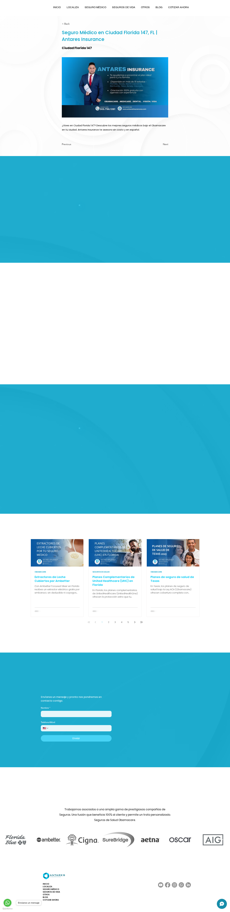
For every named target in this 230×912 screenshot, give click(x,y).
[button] (73, 7)
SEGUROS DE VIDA (51, 892)
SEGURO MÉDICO (51, 889)
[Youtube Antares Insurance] (86, 685)
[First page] (89, 622)
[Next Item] (224, 840)
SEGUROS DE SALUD (101, 572)
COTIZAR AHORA (51, 900)
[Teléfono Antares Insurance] (53, 685)
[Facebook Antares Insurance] (69, 685)
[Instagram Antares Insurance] (78, 685)
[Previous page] (95, 622)
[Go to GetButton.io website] (8, 909)
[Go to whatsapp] (7, 903)
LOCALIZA (47, 886)
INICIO (46, 884)
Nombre (45, 708)
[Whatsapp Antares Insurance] (61, 685)
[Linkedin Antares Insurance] (94, 685)
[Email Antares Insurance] (45, 685)
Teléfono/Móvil (48, 722)
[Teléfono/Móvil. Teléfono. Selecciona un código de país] (46, 728)
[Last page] (141, 622)
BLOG (45, 897)
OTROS (46, 894)
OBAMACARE (40, 572)
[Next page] (135, 622)
